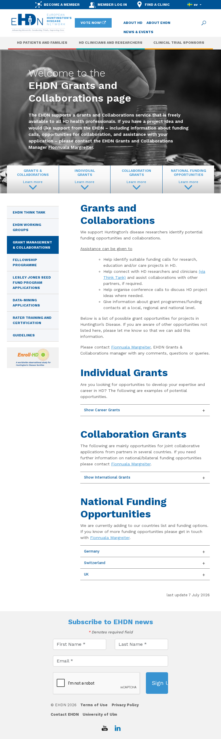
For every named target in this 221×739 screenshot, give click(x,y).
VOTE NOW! (91, 23)
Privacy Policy (125, 705)
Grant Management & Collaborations (32, 244)
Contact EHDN (65, 714)
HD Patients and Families (42, 43)
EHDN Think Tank (29, 212)
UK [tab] (86, 574)
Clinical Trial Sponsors (178, 43)
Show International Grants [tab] (107, 477)
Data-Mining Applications (26, 302)
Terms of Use (94, 705)
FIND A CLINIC (157, 5)
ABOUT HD (132, 23)
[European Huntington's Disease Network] (41, 23)
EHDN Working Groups (27, 227)
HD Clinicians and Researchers (110, 43)
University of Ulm (100, 714)
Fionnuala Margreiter (70, 147)
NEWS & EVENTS (138, 32)
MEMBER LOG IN (112, 5)
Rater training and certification (32, 320)
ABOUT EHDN (158, 23)
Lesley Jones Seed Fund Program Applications (32, 282)
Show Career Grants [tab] (102, 410)
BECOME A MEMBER (62, 5)
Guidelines (24, 335)
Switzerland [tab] (94, 563)
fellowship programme (25, 262)
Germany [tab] (92, 551)
